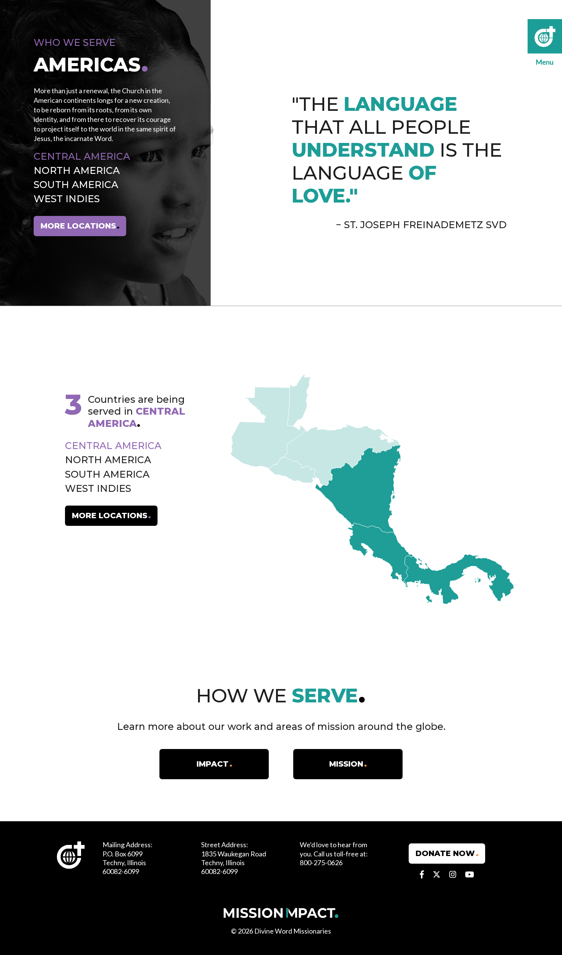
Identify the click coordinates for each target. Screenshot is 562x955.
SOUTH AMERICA (76, 184)
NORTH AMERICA (77, 170)
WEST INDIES (67, 199)
